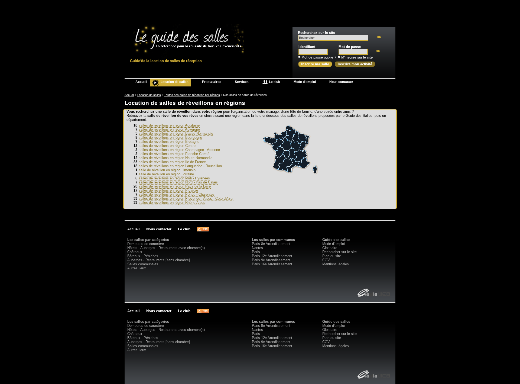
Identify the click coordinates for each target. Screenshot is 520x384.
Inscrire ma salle (315, 64)
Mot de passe (350, 47)
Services (242, 82)
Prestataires (211, 82)
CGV (326, 260)
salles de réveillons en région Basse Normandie (176, 133)
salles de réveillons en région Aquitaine (169, 125)
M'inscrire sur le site (357, 57)
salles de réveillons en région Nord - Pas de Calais (178, 182)
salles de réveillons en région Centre (167, 146)
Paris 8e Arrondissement (271, 244)
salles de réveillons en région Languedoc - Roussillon (180, 166)
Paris (256, 252)
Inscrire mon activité (355, 64)
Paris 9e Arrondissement (271, 260)
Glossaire (329, 248)
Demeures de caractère (145, 244)
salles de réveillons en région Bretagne (169, 142)
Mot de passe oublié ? (318, 57)
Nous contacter (341, 82)
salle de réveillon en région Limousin (167, 170)
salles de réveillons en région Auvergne (169, 129)
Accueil (141, 82)
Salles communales (142, 264)
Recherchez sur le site (316, 33)
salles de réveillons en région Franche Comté (174, 154)
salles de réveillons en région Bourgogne (170, 137)
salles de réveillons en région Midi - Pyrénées (174, 178)
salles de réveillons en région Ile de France (172, 162)
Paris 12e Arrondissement (272, 256)
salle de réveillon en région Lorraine (166, 174)
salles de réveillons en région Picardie (168, 190)
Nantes (257, 248)
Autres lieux (136, 268)
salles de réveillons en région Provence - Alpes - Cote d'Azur (186, 198)
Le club (274, 82)
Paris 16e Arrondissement (272, 264)
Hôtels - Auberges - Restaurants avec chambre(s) (166, 248)
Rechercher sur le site (339, 252)
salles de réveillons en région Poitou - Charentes (176, 194)
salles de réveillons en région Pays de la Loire (175, 186)
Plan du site (331, 256)
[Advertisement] (260, 12)
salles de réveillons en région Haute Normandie (175, 158)
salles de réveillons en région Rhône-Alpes (172, 203)
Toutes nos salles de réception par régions (192, 94)
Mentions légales (335, 264)
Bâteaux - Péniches (142, 256)
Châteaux (134, 252)
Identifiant (306, 47)
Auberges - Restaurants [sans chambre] (158, 260)
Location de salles (174, 82)
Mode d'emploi (305, 82)
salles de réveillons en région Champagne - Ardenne (179, 150)
